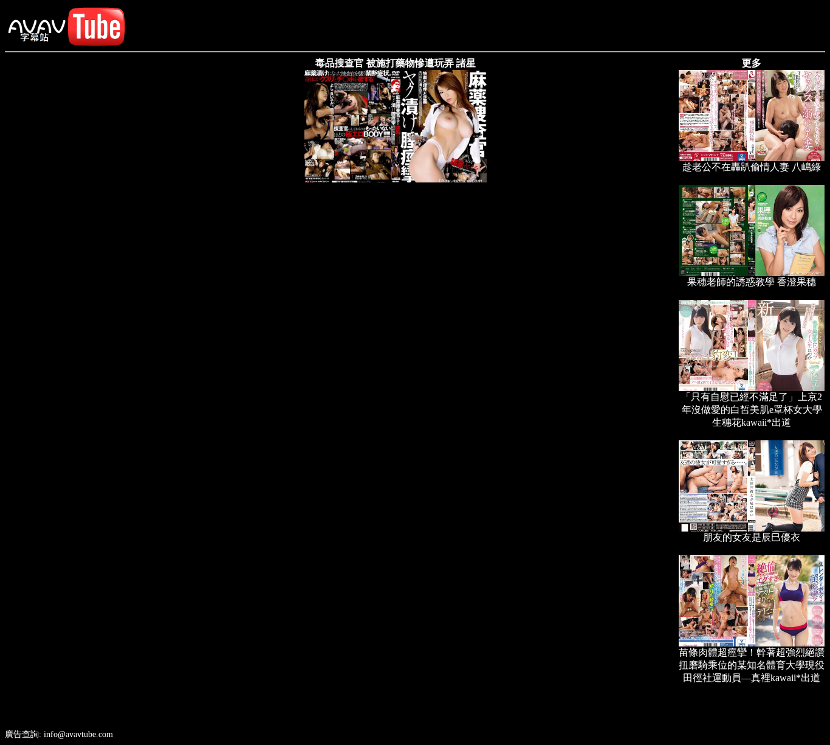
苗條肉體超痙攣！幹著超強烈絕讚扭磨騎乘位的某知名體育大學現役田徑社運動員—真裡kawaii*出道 (752, 665)
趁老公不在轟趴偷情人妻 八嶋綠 (751, 167)
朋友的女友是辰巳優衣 (751, 537)
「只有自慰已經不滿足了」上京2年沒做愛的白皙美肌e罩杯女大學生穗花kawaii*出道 (751, 410)
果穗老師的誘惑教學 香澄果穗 (751, 282)
